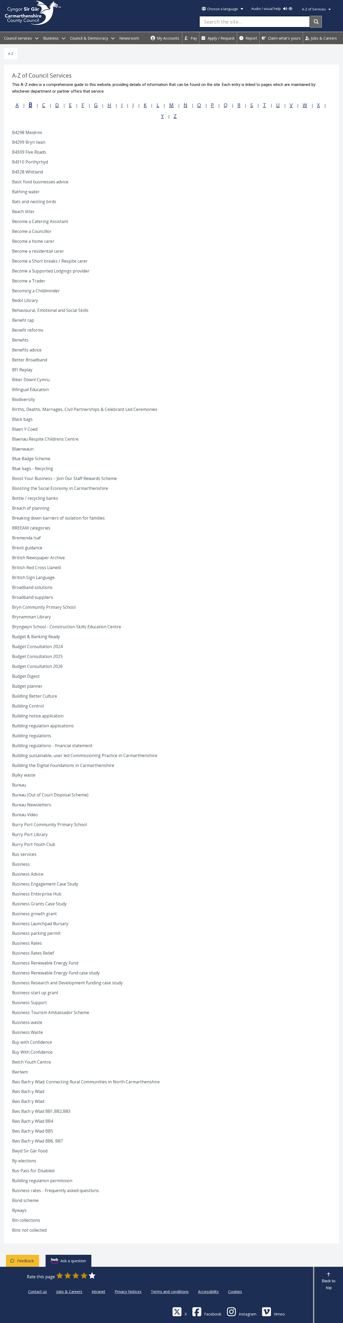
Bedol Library (25, 300)
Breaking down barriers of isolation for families (58, 518)
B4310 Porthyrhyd (30, 162)
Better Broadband (29, 360)
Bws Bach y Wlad (28, 1091)
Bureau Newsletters (31, 805)
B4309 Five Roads (29, 152)
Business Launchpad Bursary (40, 924)
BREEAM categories (31, 528)
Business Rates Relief (33, 953)
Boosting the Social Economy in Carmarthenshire (60, 488)
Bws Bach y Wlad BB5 (32, 1131)
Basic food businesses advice (40, 182)
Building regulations (31, 736)
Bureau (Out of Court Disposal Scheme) (50, 795)
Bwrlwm (20, 1072)
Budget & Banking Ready (36, 637)
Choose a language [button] (222, 9)
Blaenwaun (22, 449)
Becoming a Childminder (36, 291)
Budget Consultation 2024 (37, 646)
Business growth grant (34, 914)
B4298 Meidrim (27, 132)
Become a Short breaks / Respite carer (50, 261)
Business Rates (27, 943)
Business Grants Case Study (39, 904)
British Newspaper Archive (38, 558)
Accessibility (208, 1291)
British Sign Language (33, 577)
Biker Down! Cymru (31, 380)
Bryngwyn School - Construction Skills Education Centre (66, 627)
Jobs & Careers (323, 38)
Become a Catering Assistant (40, 221)
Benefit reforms (27, 330)
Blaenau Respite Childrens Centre (45, 439)
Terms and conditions (170, 1291)
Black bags (22, 419)
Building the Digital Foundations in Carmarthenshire (63, 765)
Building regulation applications (43, 726)
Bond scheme (25, 1200)
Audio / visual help (266, 8)
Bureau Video (25, 815)
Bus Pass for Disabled (33, 1171)
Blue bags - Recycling (32, 468)
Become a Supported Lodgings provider (51, 271)
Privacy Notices (128, 1291)
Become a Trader (28, 281)
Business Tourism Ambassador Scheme (50, 1012)
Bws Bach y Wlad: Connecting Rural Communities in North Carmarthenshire (86, 1082)
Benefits (20, 340)
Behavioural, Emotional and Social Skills (50, 310)
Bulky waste (23, 775)
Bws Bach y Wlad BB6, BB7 (37, 1141)
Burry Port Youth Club (33, 844)
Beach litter (23, 211)
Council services (18, 38)
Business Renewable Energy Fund (45, 963)
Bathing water (26, 192)
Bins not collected (29, 1230)
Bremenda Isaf (26, 538)
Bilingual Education (30, 389)
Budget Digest (26, 676)
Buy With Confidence (32, 1052)
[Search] (316, 22)
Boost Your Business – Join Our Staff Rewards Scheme (64, 478)
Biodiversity (23, 399)
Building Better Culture (34, 696)
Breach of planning (30, 508)
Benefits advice (27, 350)
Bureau (19, 785)
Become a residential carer (38, 251)
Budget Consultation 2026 (37, 666)
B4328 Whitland (27, 172)
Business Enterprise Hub (36, 894)
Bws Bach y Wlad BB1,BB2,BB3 (41, 1111)
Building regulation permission (42, 1181)
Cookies (235, 1291)
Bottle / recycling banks (35, 498)
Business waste (27, 1022)
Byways (19, 1210)
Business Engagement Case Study (45, 884)
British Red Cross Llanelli (36, 567)
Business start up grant (35, 993)
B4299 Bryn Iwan (28, 142)
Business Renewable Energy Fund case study (56, 973)
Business (51, 38)
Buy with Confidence (32, 1042)
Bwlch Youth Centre (31, 1062)
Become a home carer (33, 241)
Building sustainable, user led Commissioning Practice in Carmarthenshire (84, 755)
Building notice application (38, 716)
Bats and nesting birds (34, 202)
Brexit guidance (27, 548)
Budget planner (27, 686)
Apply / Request (221, 38)
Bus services (24, 854)
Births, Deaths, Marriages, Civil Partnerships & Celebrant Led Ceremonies (84, 409)
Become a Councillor (31, 231)
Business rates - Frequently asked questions (55, 1190)
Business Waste (27, 1032)
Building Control (28, 706)
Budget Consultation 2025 (37, 656)
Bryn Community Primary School (44, 607)
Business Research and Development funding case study (67, 983)
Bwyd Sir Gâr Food (29, 1151)
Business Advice (27, 874)
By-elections (24, 1161)
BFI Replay (22, 370)
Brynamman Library (31, 617)
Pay (193, 38)
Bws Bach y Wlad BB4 (32, 1121)
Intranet (98, 1291)
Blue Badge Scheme (31, 459)
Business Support (29, 1003)
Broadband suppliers (32, 597)
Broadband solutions (32, 587)
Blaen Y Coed (25, 429)
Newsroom (129, 38)
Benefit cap (23, 320)
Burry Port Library (30, 834)
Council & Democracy (89, 38)
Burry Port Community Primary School (49, 824)
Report (250, 38)
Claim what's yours (284, 38)
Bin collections (26, 1220)
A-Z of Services (314, 9)
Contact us (37, 1291)
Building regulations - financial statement (52, 746)
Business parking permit (36, 933)
